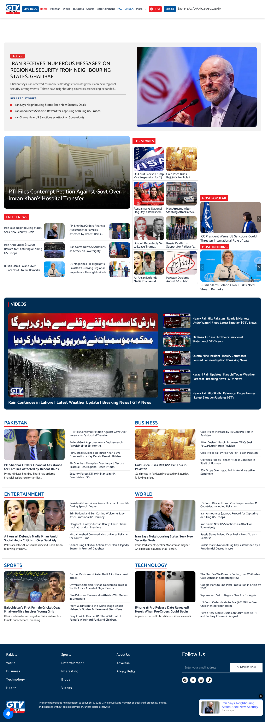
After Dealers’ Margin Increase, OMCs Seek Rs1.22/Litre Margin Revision (226, 444)
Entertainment (106, 9)
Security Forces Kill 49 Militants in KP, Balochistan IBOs (93, 476)
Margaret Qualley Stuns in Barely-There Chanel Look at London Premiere (98, 526)
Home (43, 9)
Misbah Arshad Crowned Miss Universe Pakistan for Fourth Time (99, 536)
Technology (15, 680)
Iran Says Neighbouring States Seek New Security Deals (50, 104)
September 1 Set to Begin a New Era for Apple (228, 595)
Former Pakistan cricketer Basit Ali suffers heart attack (99, 576)
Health (11, 688)
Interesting (69, 671)
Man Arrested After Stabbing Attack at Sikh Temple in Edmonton (181, 212)
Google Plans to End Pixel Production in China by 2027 (230, 587)
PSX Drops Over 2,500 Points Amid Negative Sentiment (227, 472)
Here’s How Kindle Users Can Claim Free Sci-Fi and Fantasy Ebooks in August (228, 615)
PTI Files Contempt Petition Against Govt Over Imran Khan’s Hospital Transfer (64, 195)
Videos (66, 688)
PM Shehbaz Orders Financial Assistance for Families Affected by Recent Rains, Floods (87, 232)
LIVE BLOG (30, 9)
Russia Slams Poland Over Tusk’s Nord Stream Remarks (22, 268)
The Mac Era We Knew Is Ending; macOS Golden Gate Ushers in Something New (230, 576)
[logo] (13, 9)
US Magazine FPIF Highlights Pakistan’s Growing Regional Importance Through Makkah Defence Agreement (88, 270)
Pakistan (55, 9)
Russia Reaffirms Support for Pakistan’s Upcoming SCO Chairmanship (180, 248)
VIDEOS (18, 304)
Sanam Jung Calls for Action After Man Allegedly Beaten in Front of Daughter (99, 547)
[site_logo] (18, 706)
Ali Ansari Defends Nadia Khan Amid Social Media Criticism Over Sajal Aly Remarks (149, 283)
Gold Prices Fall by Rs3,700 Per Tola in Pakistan (229, 453)
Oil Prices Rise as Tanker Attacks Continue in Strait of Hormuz (227, 462)
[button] (259, 219)
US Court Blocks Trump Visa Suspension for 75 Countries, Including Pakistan (149, 179)
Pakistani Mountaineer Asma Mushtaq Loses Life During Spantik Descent (99, 505)
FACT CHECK (125, 9)
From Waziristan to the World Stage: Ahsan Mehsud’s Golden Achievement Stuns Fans (96, 608)
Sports (90, 9)
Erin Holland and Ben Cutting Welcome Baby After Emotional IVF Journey (97, 515)
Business (78, 9)
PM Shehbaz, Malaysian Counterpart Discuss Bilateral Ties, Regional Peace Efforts (97, 465)
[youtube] (246, 709)
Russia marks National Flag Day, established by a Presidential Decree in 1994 (148, 213)
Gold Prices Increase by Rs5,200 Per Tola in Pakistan (226, 434)
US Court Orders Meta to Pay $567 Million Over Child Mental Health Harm (229, 604)
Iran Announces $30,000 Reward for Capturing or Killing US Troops (57, 111)
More (139, 9)
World (67, 9)
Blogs (65, 680)
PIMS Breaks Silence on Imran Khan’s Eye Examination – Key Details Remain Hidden (95, 455)
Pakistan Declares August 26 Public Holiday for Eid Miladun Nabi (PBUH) (181, 283)
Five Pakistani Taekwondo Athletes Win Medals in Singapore (99, 597)
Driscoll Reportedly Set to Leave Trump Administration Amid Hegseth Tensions (149, 248)
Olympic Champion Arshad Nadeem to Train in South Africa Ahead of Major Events (98, 587)
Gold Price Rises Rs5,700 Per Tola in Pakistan (178, 177)
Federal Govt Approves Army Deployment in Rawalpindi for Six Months (97, 444)
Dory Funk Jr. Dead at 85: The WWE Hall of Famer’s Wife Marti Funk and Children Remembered (95, 620)
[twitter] (193, 680)
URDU (170, 9)
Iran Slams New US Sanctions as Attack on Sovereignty (49, 117)
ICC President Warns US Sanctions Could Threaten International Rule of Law (228, 238)
